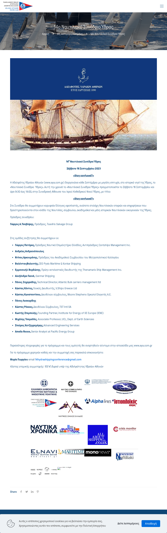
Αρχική (45, 33)
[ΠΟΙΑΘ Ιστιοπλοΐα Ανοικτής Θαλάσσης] (18, 6)
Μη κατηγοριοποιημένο (70, 33)
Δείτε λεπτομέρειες (128, 523)
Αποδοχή (151, 523)
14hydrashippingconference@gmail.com (58, 359)
